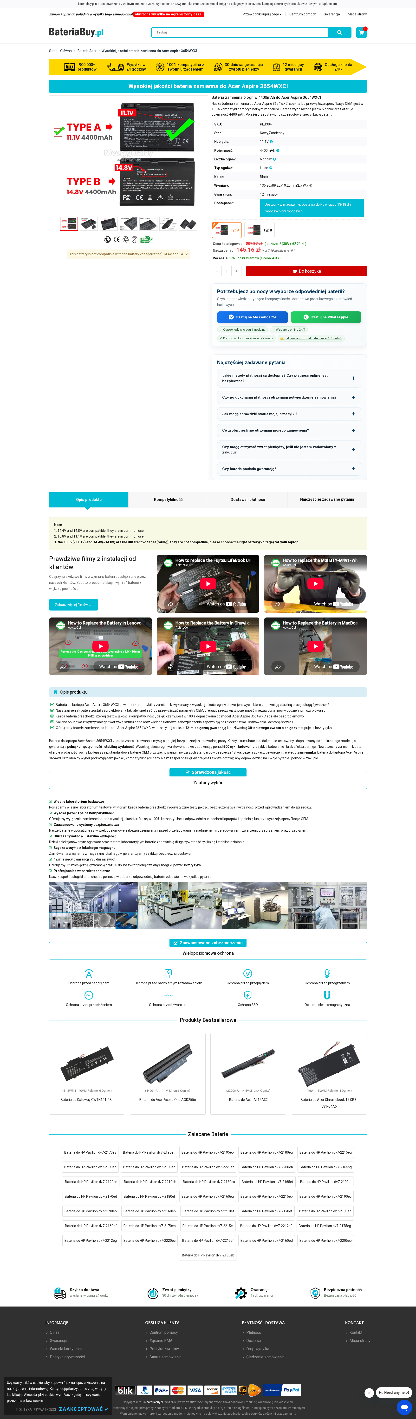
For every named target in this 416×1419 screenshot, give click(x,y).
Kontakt (355, 1332)
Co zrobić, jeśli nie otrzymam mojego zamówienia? (265, 430)
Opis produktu (89, 499)
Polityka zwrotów (164, 1349)
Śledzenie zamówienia (265, 1357)
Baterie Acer (87, 51)
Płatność (253, 1332)
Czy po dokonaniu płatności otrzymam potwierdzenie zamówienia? (279, 397)
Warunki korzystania (66, 1349)
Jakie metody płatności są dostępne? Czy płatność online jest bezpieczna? (275, 378)
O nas (54, 1332)
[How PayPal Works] (282, 1390)
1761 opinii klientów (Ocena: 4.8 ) (254, 258)
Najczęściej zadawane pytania (327, 499)
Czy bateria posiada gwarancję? (249, 469)
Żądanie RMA (160, 1340)
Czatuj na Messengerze (256, 317)
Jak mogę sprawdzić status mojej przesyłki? (259, 414)
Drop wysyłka (257, 1349)
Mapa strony (357, 14)
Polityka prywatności (67, 1357)
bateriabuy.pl (155, 1402)
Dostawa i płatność (248, 499)
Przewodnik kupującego (261, 14)
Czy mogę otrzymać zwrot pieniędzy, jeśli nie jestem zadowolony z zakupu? (279, 450)
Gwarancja (332, 14)
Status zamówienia (165, 1357)
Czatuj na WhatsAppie (329, 317)
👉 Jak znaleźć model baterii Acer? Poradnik (311, 338)
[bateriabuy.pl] (76, 32)
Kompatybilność (168, 499)
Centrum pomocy (302, 14)
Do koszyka (310, 271)
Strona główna (60, 51)
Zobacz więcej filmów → (73, 605)
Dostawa (253, 1340)
